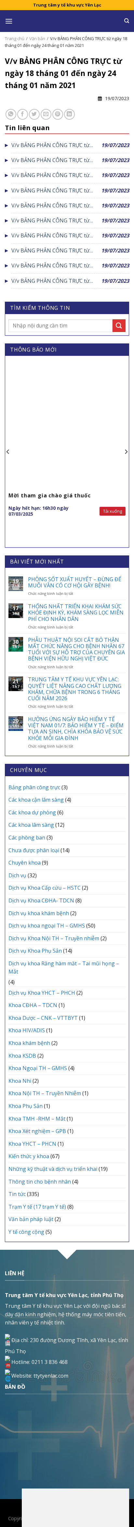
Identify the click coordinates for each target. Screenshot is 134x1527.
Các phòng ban (26, 837)
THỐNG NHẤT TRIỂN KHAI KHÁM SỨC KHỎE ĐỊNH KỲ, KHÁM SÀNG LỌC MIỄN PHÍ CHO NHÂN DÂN (76, 612)
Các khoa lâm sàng (31, 824)
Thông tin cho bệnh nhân (39, 1181)
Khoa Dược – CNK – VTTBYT (43, 1017)
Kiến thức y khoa (28, 1156)
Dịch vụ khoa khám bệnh (38, 913)
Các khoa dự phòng (32, 812)
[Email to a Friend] (46, 114)
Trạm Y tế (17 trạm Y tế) (37, 1206)
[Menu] (9, 21)
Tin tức (17, 1194)
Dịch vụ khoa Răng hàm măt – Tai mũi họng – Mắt (63, 967)
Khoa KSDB (22, 1055)
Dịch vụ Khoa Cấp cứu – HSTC (44, 887)
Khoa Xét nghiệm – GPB (37, 1131)
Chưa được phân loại (33, 850)
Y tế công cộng (26, 1231)
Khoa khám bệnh (29, 1043)
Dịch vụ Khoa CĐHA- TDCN (41, 900)
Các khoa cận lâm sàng (36, 799)
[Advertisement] (75, 1506)
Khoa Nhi (19, 1080)
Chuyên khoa (24, 862)
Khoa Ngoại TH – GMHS (37, 1068)
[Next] (126, 452)
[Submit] (119, 325)
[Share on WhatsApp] (11, 114)
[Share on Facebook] (22, 114)
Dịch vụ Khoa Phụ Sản (35, 950)
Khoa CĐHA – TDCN (32, 1005)
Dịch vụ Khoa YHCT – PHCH (41, 992)
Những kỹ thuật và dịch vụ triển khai (52, 1168)
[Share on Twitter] (34, 114)
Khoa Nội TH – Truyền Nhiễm (44, 1093)
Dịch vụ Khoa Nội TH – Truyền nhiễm (53, 938)
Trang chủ (14, 38)
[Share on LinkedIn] (69, 114)
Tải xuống (112, 511)
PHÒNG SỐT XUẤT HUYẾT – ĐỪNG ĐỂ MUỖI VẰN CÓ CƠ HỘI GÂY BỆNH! (74, 582)
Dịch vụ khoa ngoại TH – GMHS (46, 925)
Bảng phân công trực (34, 787)
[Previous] (8, 452)
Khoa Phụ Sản (25, 1106)
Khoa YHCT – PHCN (32, 1143)
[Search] (126, 21)
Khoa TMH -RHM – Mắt (36, 1118)
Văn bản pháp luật (30, 1219)
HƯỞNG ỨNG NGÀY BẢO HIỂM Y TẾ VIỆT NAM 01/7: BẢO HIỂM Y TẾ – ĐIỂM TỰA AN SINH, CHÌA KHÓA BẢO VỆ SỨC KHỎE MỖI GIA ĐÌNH (76, 728)
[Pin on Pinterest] (57, 114)
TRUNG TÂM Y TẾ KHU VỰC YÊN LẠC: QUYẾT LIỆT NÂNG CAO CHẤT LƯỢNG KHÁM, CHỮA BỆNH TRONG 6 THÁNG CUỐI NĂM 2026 (74, 689)
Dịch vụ (17, 875)
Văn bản (37, 38)
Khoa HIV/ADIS (26, 1030)
